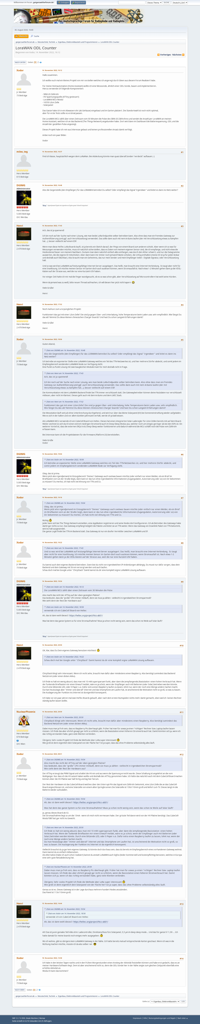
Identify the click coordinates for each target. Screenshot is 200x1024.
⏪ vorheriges (164, 54)
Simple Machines (32, 1018)
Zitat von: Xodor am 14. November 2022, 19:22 (65, 657)
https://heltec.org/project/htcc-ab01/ (86, 615)
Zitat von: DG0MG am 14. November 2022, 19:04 (65, 503)
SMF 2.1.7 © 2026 (18, 1018)
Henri (20, 225)
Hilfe (145, 1018)
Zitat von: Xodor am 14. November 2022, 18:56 (65, 459)
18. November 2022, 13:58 (52, 958)
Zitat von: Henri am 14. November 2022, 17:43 (64, 373)
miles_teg (22, 151)
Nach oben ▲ (183, 1018)
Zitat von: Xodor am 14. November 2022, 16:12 (65, 587)
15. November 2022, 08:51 (52, 754)
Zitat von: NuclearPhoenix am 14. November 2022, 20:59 (69, 867)
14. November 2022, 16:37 (52, 152)
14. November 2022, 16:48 (52, 185)
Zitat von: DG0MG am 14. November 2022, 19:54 (65, 759)
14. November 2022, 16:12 (52, 70)
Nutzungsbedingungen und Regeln (162, 1018)
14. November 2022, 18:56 (52, 339)
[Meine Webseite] (18, 740)
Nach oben (19, 990)
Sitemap (42, 1018)
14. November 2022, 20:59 (52, 712)
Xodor (20, 70)
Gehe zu (145, 1001)
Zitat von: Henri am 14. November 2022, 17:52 (64, 401)
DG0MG (21, 185)
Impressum (137, 1018)
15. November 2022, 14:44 (52, 903)
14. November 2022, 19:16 (52, 497)
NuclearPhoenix (26, 711)
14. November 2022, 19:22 (52, 542)
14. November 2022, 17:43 (52, 226)
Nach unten (20, 62)
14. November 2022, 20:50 (52, 645)
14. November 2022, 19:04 (52, 454)
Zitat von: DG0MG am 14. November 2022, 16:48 (65, 350)
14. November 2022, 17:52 (52, 304)
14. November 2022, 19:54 (52, 581)
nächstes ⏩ (178, 54)
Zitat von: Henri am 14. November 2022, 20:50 (64, 717)
